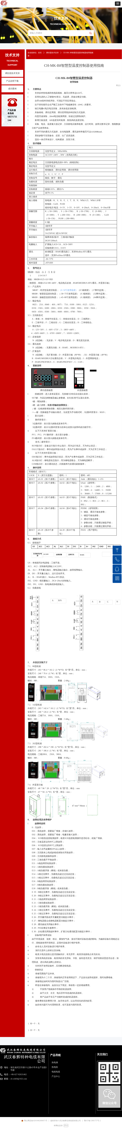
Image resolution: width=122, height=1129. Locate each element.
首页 (40, 53)
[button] (118, 3)
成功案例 (12, 89)
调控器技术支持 (52, 53)
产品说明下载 (12, 81)
